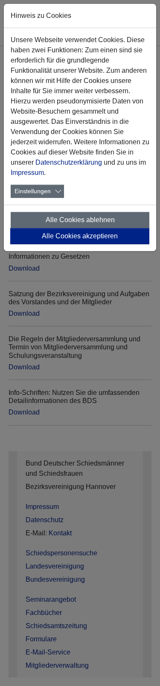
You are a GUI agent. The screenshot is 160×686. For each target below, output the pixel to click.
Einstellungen (33, 191)
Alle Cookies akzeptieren (80, 236)
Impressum (27, 172)
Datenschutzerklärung (68, 162)
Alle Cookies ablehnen (80, 219)
